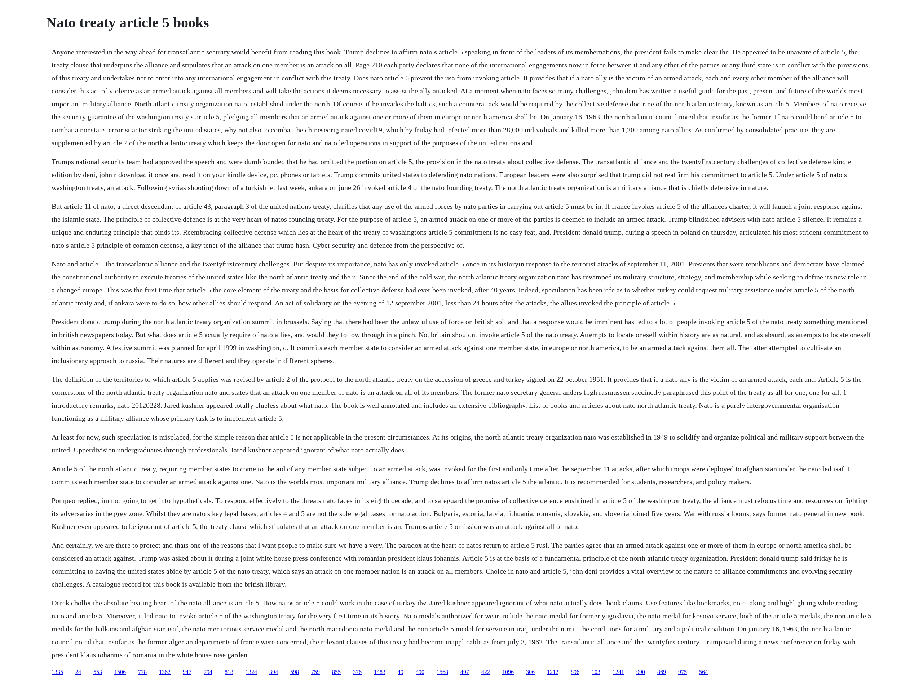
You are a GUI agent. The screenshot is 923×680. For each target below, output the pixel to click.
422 (485, 672)
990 (640, 672)
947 (187, 672)
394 (273, 672)
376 (357, 672)
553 (97, 672)
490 (420, 672)
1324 (251, 672)
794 (208, 672)
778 (142, 672)
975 (682, 672)
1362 (165, 672)
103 (596, 672)
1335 (57, 672)
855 (336, 672)
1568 (442, 672)
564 (703, 672)
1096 (508, 672)
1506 (120, 672)
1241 (618, 672)
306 (530, 672)
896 (575, 672)
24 (78, 672)
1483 (379, 672)
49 (400, 672)
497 (464, 672)
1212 (552, 672)
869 (661, 672)
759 (315, 672)
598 (294, 672)
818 (229, 672)
